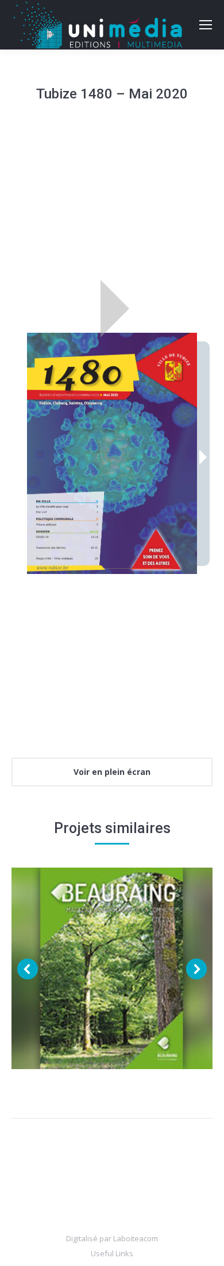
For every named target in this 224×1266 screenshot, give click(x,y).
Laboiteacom (135, 1238)
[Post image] (112, 968)
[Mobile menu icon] (206, 25)
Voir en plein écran (112, 771)
